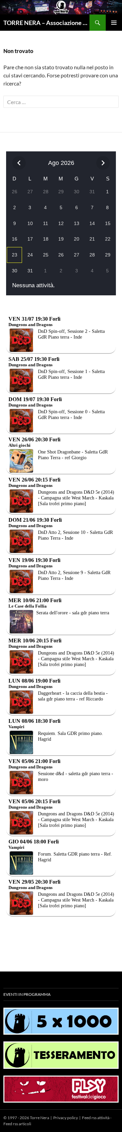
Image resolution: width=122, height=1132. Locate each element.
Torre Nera (39, 1117)
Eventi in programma (26, 994)
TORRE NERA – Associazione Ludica (46, 22)
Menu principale (114, 23)
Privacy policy (65, 1117)
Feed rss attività (95, 1117)
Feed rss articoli (17, 1123)
